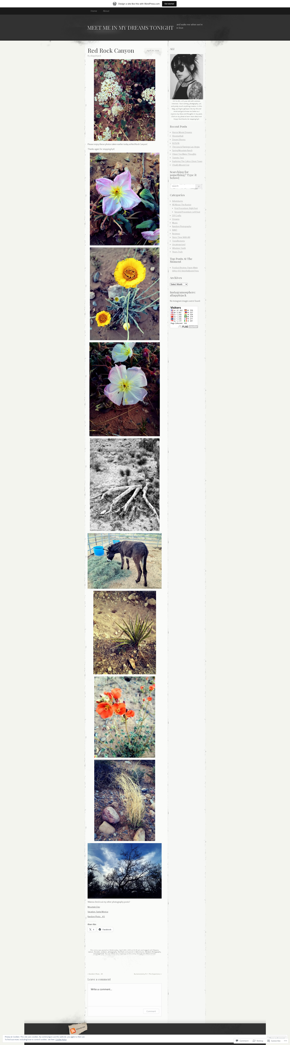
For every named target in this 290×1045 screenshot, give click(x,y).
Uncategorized (98, 954)
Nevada (97, 952)
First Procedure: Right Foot (186, 208)
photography (112, 952)
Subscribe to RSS (77, 1031)
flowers (156, 950)
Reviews (176, 234)
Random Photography (153, 952)
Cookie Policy (61, 1040)
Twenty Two (178, 158)
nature (90, 952)
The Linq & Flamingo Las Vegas (186, 147)
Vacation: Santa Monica (98, 912)
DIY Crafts (176, 215)
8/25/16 (175, 143)
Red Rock (121, 952)
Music (175, 223)
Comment (151, 1011)
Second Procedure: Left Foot (187, 212)
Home (94, 11)
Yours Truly (177, 252)
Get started (169, 4)
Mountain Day (94, 907)
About (106, 11)
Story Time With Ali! (181, 237)
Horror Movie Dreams (182, 132)
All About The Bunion (181, 205)
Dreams (175, 219)
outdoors (104, 952)
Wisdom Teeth (179, 248)
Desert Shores (178, 139)
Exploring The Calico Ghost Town (187, 161)
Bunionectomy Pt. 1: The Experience (148, 974)
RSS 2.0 (149, 954)
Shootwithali (177, 136)
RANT (174, 230)
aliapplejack (95, 56)
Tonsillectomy (178, 241)
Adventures (139, 952)
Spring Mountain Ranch (182, 150)
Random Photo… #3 (96, 916)
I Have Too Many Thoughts (184, 154)
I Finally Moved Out (180, 165)
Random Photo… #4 (95, 974)
